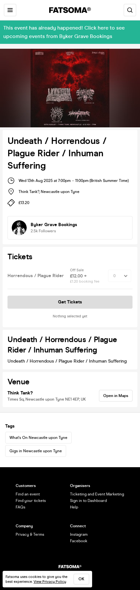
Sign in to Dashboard (88, 500)
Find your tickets (31, 500)
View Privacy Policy (50, 582)
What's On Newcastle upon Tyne (38, 437)
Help (74, 507)
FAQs (20, 507)
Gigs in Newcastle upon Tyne (35, 451)
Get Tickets (70, 302)
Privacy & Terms (30, 534)
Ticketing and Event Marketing (97, 494)
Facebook (78, 541)
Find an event (28, 494)
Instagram (79, 534)
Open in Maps (115, 395)
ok (81, 579)
